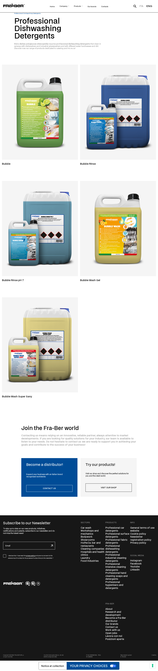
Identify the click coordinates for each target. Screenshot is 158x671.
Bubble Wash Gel (90, 280)
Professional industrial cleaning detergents (115, 558)
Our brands (111, 624)
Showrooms (88, 540)
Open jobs (111, 633)
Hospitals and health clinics (92, 553)
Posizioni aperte (114, 639)
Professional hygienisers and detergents (114, 585)
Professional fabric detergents (116, 541)
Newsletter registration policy (140, 538)
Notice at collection (52, 665)
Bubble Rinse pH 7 (13, 280)
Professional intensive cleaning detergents (115, 567)
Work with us (112, 630)
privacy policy (30, 555)
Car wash (86, 528)
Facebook (136, 564)
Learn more (7, 168)
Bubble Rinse (88, 164)
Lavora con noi (113, 636)
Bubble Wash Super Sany (17, 396)
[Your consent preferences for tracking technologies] (153, 666)
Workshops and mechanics (90, 532)
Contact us (111, 627)
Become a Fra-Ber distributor (115, 619)
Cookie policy (138, 534)
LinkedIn (135, 570)
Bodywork (86, 537)
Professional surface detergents (117, 535)
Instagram (136, 561)
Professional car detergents (114, 529)
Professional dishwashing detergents (112, 549)
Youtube (135, 567)
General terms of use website (142, 529)
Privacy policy (138, 543)
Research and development (113, 613)
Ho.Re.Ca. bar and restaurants (91, 544)
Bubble (6, 164)
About (108, 609)
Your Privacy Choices (89, 666)
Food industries (90, 561)
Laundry (85, 558)
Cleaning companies (92, 549)
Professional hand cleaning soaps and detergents (116, 576)
